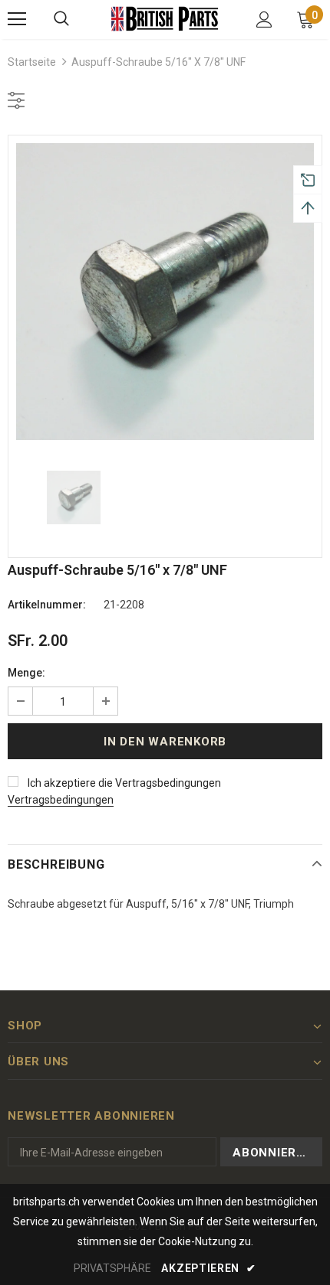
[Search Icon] (61, 19)
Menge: (26, 673)
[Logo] (165, 19)
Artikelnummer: (47, 604)
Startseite (32, 62)
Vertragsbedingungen (61, 800)
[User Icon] (264, 19)
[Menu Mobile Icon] (17, 19)
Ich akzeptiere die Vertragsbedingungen (124, 783)
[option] (165, 291)
